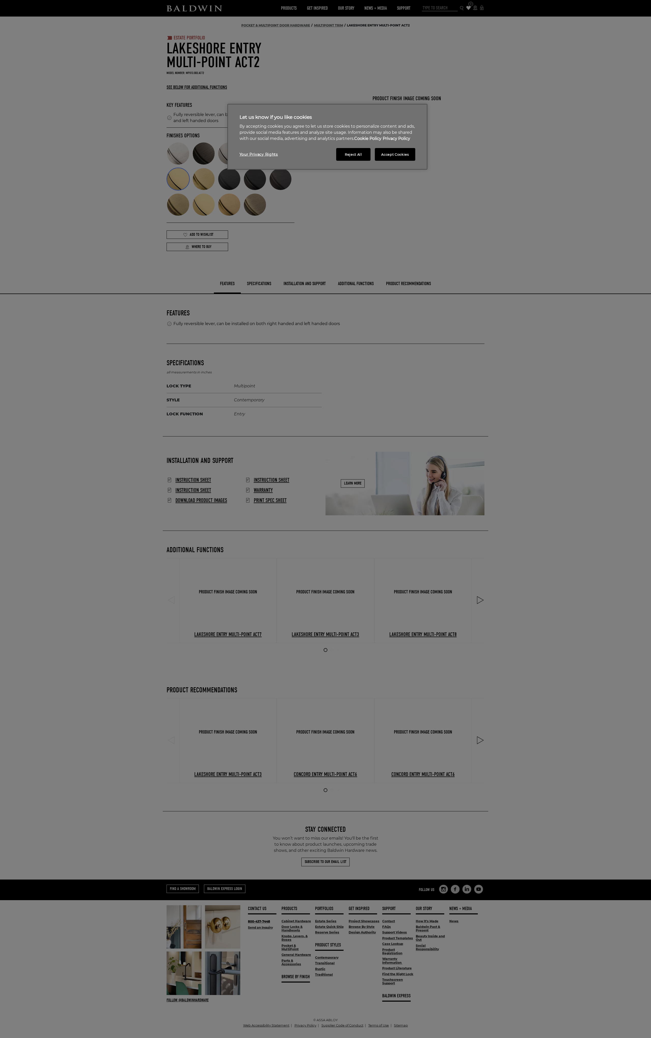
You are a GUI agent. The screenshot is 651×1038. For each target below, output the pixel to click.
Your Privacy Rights (259, 154)
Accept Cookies (395, 154)
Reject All (353, 154)
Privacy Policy (396, 138)
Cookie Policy (367, 138)
